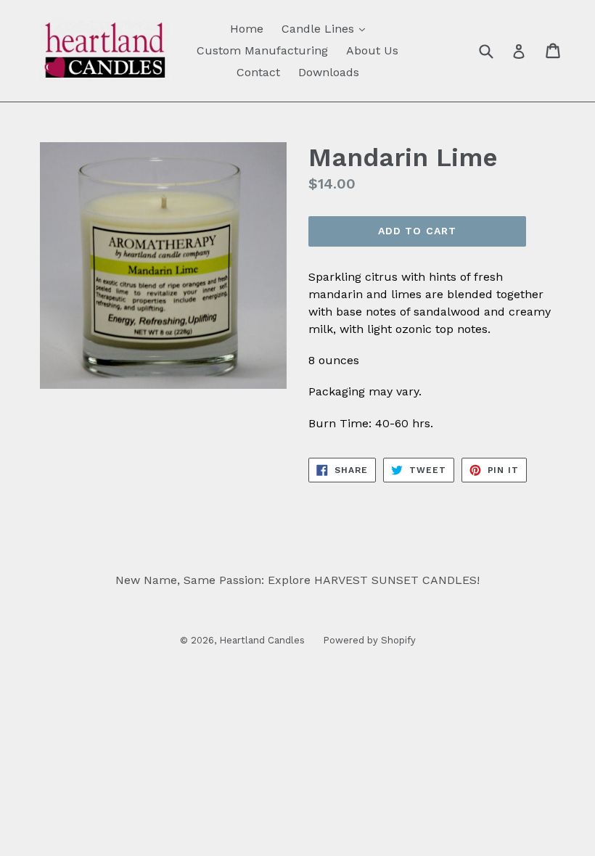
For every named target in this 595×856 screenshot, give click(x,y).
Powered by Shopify (369, 640)
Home (246, 29)
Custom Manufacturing (262, 50)
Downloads (328, 72)
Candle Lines (327, 28)
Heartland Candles (262, 640)
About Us (372, 50)
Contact (258, 72)
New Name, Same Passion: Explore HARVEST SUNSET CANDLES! (297, 580)
